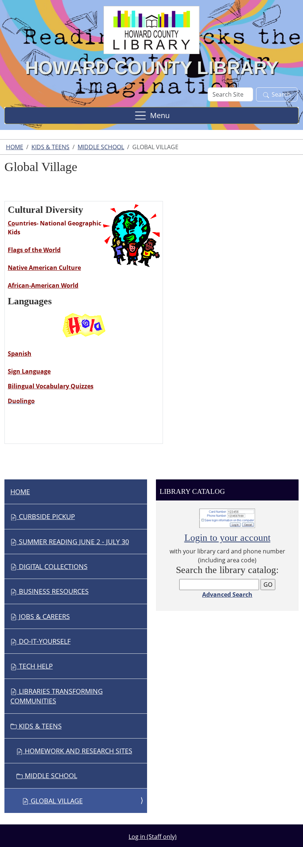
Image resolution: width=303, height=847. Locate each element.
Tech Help (35, 666)
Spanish (19, 353)
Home (14, 147)
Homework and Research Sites (77, 750)
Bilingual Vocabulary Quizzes (50, 386)
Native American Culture (44, 268)
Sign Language (29, 371)
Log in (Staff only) (153, 837)
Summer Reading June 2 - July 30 (73, 541)
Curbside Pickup (46, 516)
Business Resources (53, 591)
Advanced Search (227, 594)
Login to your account (227, 537)
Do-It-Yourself (44, 641)
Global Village (56, 800)
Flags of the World (34, 250)
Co (11, 223)
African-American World (43, 285)
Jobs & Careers (43, 616)
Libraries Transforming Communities (56, 696)
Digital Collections (52, 566)
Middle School (101, 147)
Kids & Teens (50, 147)
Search (281, 94)
